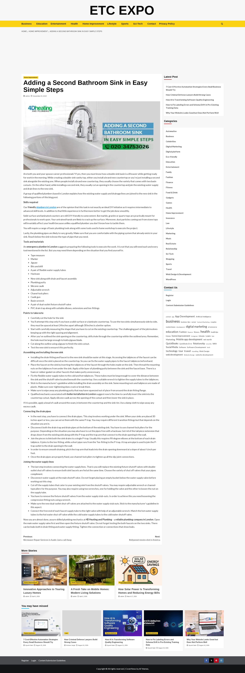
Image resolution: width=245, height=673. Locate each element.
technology (171, 350)
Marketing (170, 233)
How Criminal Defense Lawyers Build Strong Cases (188, 95)
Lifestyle (112, 23)
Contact (151, 23)
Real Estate (171, 243)
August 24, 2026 (83, 645)
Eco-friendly (171, 157)
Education (41, 23)
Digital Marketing (174, 146)
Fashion (169, 177)
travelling (195, 351)
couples (213, 322)
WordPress (171, 279)
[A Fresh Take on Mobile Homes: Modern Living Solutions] (91, 570)
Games (169, 203)
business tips (185, 322)
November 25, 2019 (40, 96)
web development (174, 354)
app (173, 316)
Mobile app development (189, 339)
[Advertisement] (122, 53)
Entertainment (58, 23)
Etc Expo (122, 10)
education (172, 331)
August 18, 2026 (204, 645)
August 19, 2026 (163, 648)
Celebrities (171, 141)
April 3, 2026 (36, 596)
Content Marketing (203, 322)
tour (181, 350)
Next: (144, 538)
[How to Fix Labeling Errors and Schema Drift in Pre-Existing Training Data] (163, 623)
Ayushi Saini (29, 645)
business (173, 321)
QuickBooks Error (185, 344)
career (193, 322)
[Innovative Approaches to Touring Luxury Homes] (44, 570)
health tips (214, 332)
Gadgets (170, 197)
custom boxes (170, 327)
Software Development (196, 347)
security (209, 343)
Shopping (170, 259)
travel (187, 350)
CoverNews (131, 669)
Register (170, 295)
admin (28, 96)
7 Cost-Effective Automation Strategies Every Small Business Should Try (193, 88)
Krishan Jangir (70, 645)
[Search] (222, 24)
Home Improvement (93, 23)
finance (190, 332)
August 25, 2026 (41, 645)
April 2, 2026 (83, 596)
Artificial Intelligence (203, 316)
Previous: (47, 538)
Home (168, 336)
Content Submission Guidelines (180, 305)
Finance (169, 182)
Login (168, 300)
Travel (169, 269)
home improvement (181, 336)
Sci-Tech (138, 23)
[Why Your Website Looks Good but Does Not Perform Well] (204, 623)
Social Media (172, 347)
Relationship (171, 249)
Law (167, 223)
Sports (124, 23)
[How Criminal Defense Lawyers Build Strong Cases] (81, 623)
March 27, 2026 (132, 596)
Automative (171, 131)
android (168, 316)
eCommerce (212, 327)
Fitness (169, 187)
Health (74, 23)
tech (208, 347)
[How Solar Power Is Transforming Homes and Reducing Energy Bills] (139, 570)
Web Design (204, 351)
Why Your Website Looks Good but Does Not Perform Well (192, 113)
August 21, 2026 (123, 645)
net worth (207, 339)
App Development (185, 316)
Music (168, 238)
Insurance (170, 218)
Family (169, 172)
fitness (196, 332)
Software (182, 347)
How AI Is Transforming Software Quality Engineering (190, 100)
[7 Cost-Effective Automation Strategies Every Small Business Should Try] (40, 623)
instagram (194, 336)
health (205, 331)
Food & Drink (171, 192)
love (213, 336)
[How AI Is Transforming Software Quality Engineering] (122, 623)
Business (26, 23)
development (180, 327)
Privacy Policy (167, 23)
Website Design (189, 355)
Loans (208, 336)
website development (204, 355)
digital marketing (196, 326)
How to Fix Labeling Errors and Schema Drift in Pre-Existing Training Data (192, 106)
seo (215, 343)
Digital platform (173, 151)
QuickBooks (172, 343)
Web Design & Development (178, 274)
